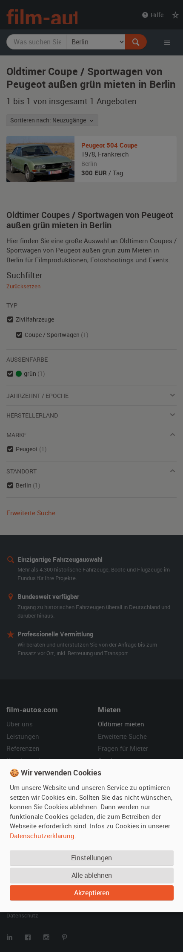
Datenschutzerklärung (42, 835)
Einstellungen (91, 857)
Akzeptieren (91, 892)
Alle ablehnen (91, 875)
